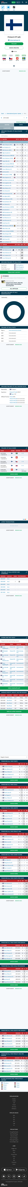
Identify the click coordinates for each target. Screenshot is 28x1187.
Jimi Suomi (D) (5, 172)
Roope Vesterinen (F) (8, 982)
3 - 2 (23, 453)
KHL (14, 1117)
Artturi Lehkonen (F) (9, 790)
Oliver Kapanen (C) (6, 177)
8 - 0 (23, 465)
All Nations (14, 1108)
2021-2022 (3, 592)
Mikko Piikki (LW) (6, 228)
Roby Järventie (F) (8, 862)
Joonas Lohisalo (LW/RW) (8, 231)
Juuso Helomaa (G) (7, 258)
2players (5, 1085)
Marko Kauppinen (20, 267)
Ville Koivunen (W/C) (6, 150)
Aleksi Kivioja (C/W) (6, 234)
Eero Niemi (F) (7, 860)
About (14, 1150)
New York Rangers (14, 1138)
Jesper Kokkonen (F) (8, 839)
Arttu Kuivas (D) (6, 191)
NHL (14, 1115)
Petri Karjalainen (19, 265)
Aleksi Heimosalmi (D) (7, 193)
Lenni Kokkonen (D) (5, 660)
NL (14, 1125)
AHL (14, 1121)
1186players (6, 1083)
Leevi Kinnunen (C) (6, 220)
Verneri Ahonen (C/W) (7, 199)
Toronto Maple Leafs (14, 1141)
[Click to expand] (26, 131)
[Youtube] (19, 1176)
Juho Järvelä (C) (5, 209)
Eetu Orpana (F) (5, 676)
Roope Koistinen (19, 269)
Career (14, 1164)
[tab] (7, 124)
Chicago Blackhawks (14, 1132)
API (14, 1158)
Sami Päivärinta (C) (6, 217)
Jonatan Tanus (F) (8, 766)
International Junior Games (14, 113)
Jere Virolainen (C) (6, 147)
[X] (9, 1176)
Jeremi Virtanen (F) (5, 672)
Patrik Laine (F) (7, 792)
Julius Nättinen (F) (8, 769)
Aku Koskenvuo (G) (7, 250)
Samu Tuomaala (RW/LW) (8, 164)
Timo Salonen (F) (8, 883)
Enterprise (14, 1162)
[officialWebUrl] (14, 66)
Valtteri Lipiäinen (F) (8, 891)
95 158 (15, 51)
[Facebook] (4, 1176)
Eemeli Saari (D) (5, 223)
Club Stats (7, 128)
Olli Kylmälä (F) (5, 651)
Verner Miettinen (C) (7, 169)
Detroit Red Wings (14, 1134)
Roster (7, 124)
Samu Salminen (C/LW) (7, 158)
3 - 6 (23, 461)
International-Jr (15, 40)
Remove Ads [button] (22, 71)
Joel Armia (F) (7, 979)
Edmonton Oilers (14, 1136)
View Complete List (14, 688)
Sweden (14, 1099)
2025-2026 (3, 581)
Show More (14, 474)
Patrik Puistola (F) (8, 821)
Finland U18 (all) (13, 400)
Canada (14, 1100)
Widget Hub (14, 1148)
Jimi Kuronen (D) (8, 836)
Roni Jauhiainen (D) (6, 201)
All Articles (14, 288)
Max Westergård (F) (8, 956)
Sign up (13, 2)
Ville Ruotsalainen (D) (7, 212)
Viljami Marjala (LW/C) (7, 144)
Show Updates (14, 48)
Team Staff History (14, 272)
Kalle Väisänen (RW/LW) (7, 225)
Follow (14, 43)
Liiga (13, 394)
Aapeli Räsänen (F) (8, 870)
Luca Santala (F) (5, 655)
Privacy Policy (14, 1154)
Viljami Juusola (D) (6, 215)
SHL (14, 1119)
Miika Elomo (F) (7, 847)
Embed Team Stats (21, 122)
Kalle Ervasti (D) (5, 239)
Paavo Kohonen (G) (7, 252)
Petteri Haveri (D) (8, 888)
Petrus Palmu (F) (8, 772)
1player (5, 1087)
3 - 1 (23, 457)
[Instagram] (14, 1176)
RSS (14, 1160)
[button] (14, 43)
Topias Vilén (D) (5, 161)
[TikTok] (24, 1176)
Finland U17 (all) (13, 392)
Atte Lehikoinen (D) (6, 185)
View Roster (9, 697)
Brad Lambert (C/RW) (7, 174)
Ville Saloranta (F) (8, 886)
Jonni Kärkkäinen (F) (7, 236)
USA (14, 1102)
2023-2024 (3, 587)
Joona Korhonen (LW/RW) (8, 207)
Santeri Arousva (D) (8, 865)
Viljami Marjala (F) (8, 958)
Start (2, 113)
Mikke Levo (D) (7, 842)
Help (14, 1152)
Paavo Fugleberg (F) (5, 647)
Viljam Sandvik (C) (6, 153)
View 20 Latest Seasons (14, 711)
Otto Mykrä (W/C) (6, 196)
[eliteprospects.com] (4, 2)
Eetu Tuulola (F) (7, 868)
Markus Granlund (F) (8, 894)
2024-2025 (3, 584)
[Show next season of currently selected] (26, 118)
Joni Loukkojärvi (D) (6, 242)
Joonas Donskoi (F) (8, 824)
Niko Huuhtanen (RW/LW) (8, 155)
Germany (14, 1106)
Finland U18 (12, 647)
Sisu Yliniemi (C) (5, 204)
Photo (14, 1156)
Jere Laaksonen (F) (8, 844)
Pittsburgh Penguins (14, 1139)
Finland (11, 396)
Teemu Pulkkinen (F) (9, 774)
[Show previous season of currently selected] (1, 118)
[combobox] (3, 118)
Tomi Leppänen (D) (6, 183)
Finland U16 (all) (13, 398)
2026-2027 (3, 578)
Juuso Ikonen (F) (8, 777)
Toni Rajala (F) (7, 795)
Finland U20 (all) (13, 402)
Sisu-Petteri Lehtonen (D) (8, 180)
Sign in (18, 2)
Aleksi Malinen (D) (6, 188)
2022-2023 (3, 589)
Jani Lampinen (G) (7, 255)
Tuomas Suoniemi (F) (8, 1046)
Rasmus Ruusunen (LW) (7, 166)
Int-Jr (8, 578)
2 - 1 (23, 469)
